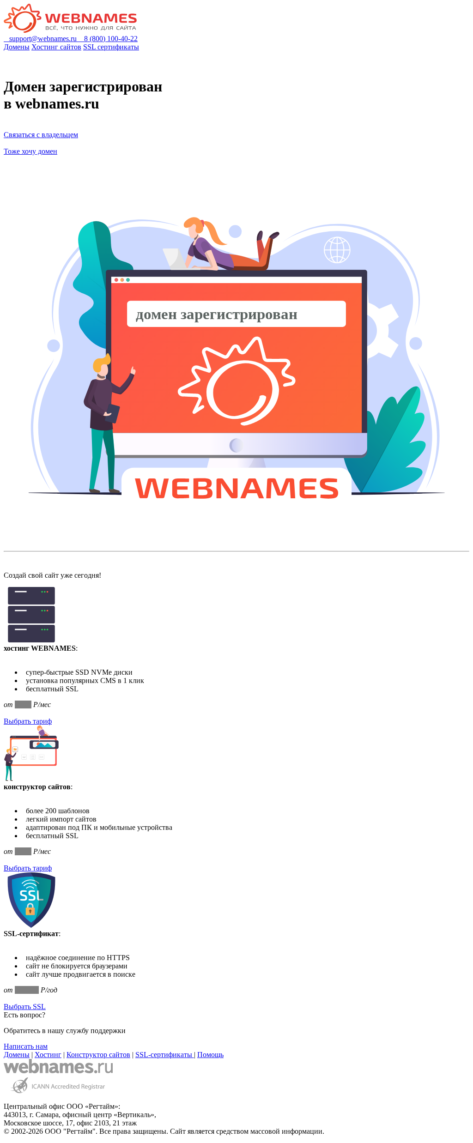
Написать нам (26, 1046)
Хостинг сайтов (56, 47)
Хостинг (48, 1054)
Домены (17, 47)
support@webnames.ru (41, 38)
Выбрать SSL (25, 1006)
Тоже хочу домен (30, 151)
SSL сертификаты (111, 47)
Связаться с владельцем (41, 135)
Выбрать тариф (28, 721)
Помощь (210, 1054)
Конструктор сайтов (98, 1054)
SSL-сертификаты (164, 1054)
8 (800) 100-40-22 (108, 38)
